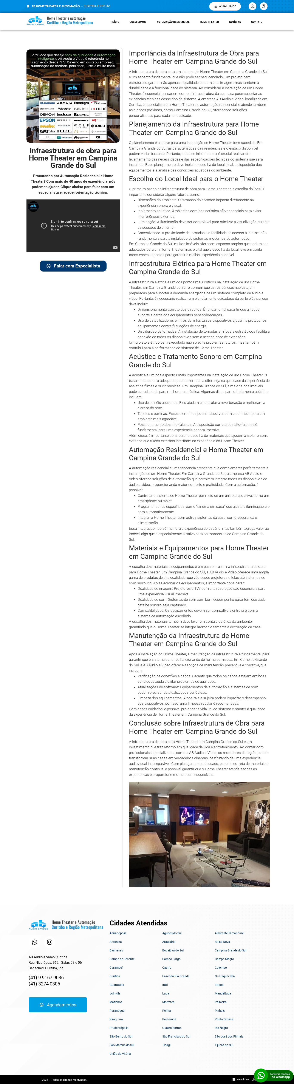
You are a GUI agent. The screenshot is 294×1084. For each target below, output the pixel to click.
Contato (256, 21)
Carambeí (116, 967)
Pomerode (169, 1019)
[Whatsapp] (252, 6)
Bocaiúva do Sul (173, 950)
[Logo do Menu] (59, 21)
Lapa (165, 993)
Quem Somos (138, 21)
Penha (166, 1010)
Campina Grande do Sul (230, 950)
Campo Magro (224, 959)
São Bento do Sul (121, 1036)
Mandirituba (223, 993)
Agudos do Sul (171, 933)
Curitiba (115, 976)
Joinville (115, 993)
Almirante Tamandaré (229, 933)
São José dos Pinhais (229, 1036)
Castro (166, 967)
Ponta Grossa (224, 1019)
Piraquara (116, 1019)
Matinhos (116, 1002)
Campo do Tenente (122, 959)
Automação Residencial (173, 21)
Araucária (168, 941)
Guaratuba (117, 985)
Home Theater (209, 21)
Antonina (116, 941)
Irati (165, 985)
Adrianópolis (118, 933)
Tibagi (166, 1045)
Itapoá (219, 985)
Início (115, 21)
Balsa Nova (222, 941)
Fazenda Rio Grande (175, 976)
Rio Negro (221, 1028)
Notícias (235, 21)
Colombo (221, 967)
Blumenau (116, 950)
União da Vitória (120, 1053)
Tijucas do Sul (224, 1045)
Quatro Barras (171, 1028)
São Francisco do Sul (176, 1036)
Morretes (168, 1002)
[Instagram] (264, 6)
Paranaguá (117, 1010)
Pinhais (220, 1010)
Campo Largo (171, 959)
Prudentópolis (119, 1028)
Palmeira (221, 1002)
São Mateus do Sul (122, 1045)
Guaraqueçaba (225, 976)
